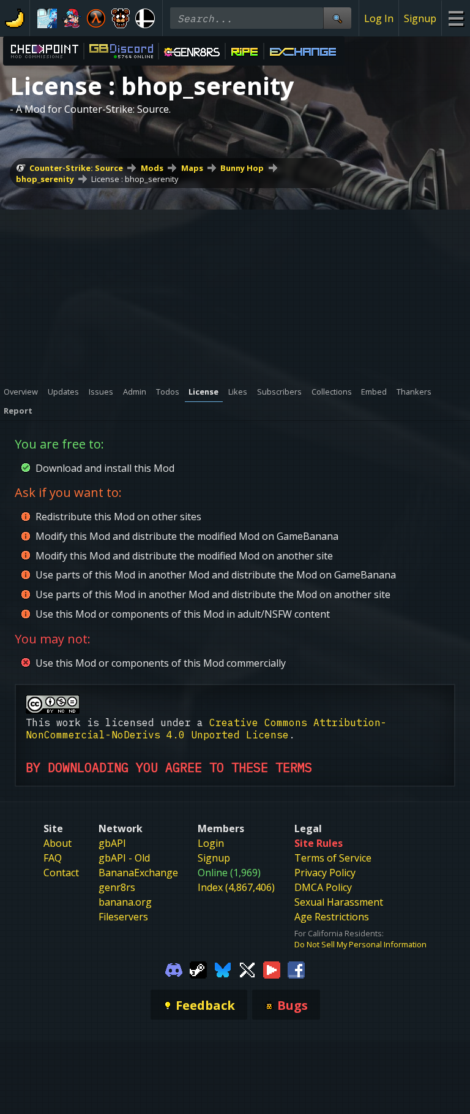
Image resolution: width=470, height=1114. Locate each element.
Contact (61, 872)
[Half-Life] (96, 18)
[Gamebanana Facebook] (296, 969)
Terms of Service (332, 858)
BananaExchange (138, 872)
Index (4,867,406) (236, 887)
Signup (420, 18)
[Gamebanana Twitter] (247, 969)
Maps (192, 167)
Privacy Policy (325, 872)
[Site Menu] (455, 18)
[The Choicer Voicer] (47, 18)
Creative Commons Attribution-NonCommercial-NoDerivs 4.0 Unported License (206, 728)
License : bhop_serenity (134, 178)
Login (211, 843)
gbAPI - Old (124, 858)
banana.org (125, 902)
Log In (379, 18)
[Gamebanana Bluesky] (223, 969)
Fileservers (123, 916)
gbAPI (112, 843)
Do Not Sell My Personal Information (360, 944)
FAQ (52, 858)
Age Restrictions (331, 916)
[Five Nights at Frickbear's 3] (120, 18)
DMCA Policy (323, 887)
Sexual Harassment (338, 902)
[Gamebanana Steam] (198, 969)
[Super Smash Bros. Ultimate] (145, 18)
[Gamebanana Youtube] (272, 969)
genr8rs (117, 887)
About (57, 843)
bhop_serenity (45, 178)
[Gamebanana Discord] (174, 969)
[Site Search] (337, 18)
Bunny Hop (242, 167)
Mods (152, 167)
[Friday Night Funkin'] (71, 18)
